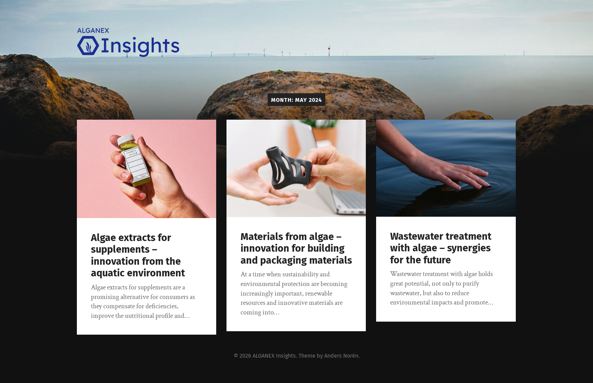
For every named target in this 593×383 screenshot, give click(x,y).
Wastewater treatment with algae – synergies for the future (440, 248)
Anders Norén (341, 355)
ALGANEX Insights (274, 355)
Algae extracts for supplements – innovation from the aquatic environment (138, 255)
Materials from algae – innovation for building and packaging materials (296, 248)
